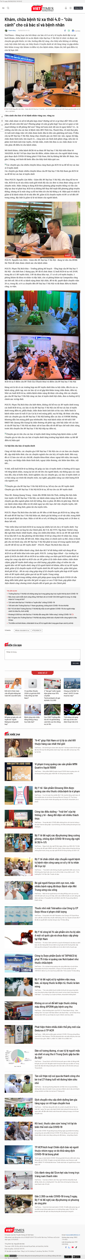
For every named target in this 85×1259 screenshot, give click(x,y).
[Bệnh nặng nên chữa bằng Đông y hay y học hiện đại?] (32, 709)
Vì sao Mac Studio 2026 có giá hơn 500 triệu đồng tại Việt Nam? (32, 694)
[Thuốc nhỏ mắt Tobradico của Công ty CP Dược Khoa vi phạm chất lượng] (19, 915)
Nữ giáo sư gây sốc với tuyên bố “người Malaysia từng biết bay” (13, 720)
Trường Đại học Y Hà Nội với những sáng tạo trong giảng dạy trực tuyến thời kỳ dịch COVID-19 (43, 594)
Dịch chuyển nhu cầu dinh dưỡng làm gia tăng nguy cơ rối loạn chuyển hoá (56, 1101)
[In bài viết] (69, 30)
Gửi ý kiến (76, 663)
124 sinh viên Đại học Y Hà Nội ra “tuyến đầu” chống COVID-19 (31, 602)
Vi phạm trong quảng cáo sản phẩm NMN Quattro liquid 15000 (56, 765)
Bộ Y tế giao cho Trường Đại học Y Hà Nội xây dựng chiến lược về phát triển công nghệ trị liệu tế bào (42, 619)
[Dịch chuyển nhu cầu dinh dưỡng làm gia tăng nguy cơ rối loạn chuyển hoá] (19, 1107)
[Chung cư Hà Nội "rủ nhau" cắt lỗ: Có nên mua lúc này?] (72, 683)
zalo (69, 1247)
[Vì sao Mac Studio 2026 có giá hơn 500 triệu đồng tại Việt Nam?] (32, 683)
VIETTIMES (42, 8)
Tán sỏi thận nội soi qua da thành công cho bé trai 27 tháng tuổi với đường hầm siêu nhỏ (57, 1079)
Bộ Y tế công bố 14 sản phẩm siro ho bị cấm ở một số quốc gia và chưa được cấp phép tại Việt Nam (57, 935)
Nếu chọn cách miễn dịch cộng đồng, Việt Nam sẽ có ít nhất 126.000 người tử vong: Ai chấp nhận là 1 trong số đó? (42, 598)
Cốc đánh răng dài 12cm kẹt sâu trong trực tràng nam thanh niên (57, 1174)
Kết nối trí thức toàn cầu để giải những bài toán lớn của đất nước (13, 693)
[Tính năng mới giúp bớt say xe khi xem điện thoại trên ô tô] (72, 709)
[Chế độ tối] (70, 8)
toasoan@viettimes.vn (73, 1235)
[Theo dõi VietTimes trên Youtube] (73, 1247)
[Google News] (76, 31)
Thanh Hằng (12, 30)
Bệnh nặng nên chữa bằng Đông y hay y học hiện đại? (31, 719)
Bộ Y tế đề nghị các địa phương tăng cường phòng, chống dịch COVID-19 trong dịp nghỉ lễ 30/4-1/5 (57, 839)
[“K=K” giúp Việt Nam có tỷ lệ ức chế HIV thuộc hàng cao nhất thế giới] (19, 748)
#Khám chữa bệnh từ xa (22, 630)
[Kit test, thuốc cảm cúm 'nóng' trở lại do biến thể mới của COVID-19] (19, 1131)
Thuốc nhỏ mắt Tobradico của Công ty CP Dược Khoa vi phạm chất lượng (56, 909)
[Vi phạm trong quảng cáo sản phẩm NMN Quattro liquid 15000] (19, 771)
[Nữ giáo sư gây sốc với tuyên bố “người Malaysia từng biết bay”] (13, 709)
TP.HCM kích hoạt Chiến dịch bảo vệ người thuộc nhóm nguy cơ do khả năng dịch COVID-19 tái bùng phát (57, 1150)
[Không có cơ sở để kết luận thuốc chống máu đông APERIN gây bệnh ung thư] (19, 1010)
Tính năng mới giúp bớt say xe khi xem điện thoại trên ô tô (71, 719)
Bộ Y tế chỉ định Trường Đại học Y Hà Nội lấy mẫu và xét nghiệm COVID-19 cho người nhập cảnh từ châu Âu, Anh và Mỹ (41, 610)
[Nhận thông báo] (66, 8)
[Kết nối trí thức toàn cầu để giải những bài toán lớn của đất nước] (13, 683)
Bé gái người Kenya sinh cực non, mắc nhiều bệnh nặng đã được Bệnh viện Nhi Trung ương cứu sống (55, 886)
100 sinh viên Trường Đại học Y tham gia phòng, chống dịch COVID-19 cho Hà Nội (38, 606)
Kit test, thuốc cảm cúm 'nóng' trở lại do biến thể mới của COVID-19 (56, 1125)
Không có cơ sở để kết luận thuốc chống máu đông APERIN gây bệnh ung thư (56, 1004)
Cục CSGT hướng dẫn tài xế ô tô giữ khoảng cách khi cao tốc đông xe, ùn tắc (52, 720)
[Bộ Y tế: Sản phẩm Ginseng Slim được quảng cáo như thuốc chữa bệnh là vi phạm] (19, 795)
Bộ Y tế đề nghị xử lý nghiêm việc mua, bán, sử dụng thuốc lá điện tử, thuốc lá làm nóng (57, 983)
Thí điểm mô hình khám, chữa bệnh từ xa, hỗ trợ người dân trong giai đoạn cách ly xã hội (40, 623)
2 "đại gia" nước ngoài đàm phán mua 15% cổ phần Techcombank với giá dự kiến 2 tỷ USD (52, 695)
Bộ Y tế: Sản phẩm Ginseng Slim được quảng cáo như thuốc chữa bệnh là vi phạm (57, 789)
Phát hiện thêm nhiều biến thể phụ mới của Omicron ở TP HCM (57, 1028)
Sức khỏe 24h (13, 734)
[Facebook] (65, 31)
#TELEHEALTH (36, 630)
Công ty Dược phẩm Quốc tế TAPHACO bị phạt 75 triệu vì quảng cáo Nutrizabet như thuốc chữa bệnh (56, 959)
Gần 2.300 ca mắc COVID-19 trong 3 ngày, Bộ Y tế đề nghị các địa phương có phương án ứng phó (57, 1200)
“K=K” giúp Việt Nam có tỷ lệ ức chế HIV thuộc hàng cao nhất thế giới (55, 742)
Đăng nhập (78, 8)
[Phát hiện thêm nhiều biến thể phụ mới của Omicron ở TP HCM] (19, 1034)
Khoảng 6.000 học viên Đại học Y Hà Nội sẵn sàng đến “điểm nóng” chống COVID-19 (39, 615)
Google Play (76, 1257)
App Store (68, 1257)
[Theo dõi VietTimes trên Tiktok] (76, 1247)
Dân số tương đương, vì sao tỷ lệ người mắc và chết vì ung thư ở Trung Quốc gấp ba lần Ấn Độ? (57, 1054)
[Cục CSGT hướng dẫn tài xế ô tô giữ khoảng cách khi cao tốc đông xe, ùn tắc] (52, 709)
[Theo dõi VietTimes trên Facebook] (66, 1247)
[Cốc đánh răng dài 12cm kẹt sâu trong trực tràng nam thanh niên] (19, 1180)
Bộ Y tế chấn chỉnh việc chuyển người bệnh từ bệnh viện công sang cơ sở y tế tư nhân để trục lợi (57, 862)
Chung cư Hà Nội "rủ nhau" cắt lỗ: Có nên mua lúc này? (71, 693)
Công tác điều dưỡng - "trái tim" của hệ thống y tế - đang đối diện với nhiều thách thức (57, 815)
